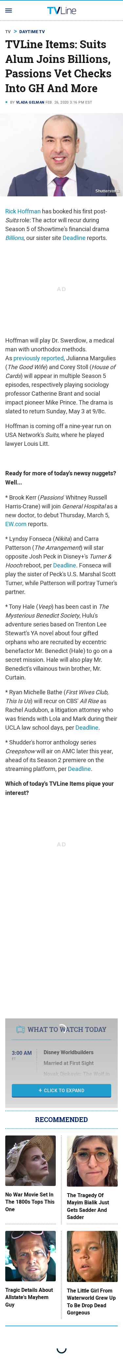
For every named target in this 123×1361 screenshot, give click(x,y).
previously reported (38, 358)
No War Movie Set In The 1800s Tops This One (29, 1202)
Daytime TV (32, 32)
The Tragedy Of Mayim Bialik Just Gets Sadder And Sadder (88, 1206)
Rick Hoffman (23, 211)
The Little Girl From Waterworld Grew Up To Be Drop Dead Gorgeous (91, 1301)
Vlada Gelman (30, 102)
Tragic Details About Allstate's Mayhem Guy (29, 1298)
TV (8, 32)
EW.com (16, 524)
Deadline (74, 238)
